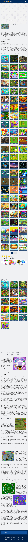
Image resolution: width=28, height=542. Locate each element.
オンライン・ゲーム (11, 539)
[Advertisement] (12, 13)
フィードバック (21, 539)
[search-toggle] (21, 1)
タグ (16, 539)
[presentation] (2, 262)
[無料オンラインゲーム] (8, 1)
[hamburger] (1, 2)
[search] (25, 532)
